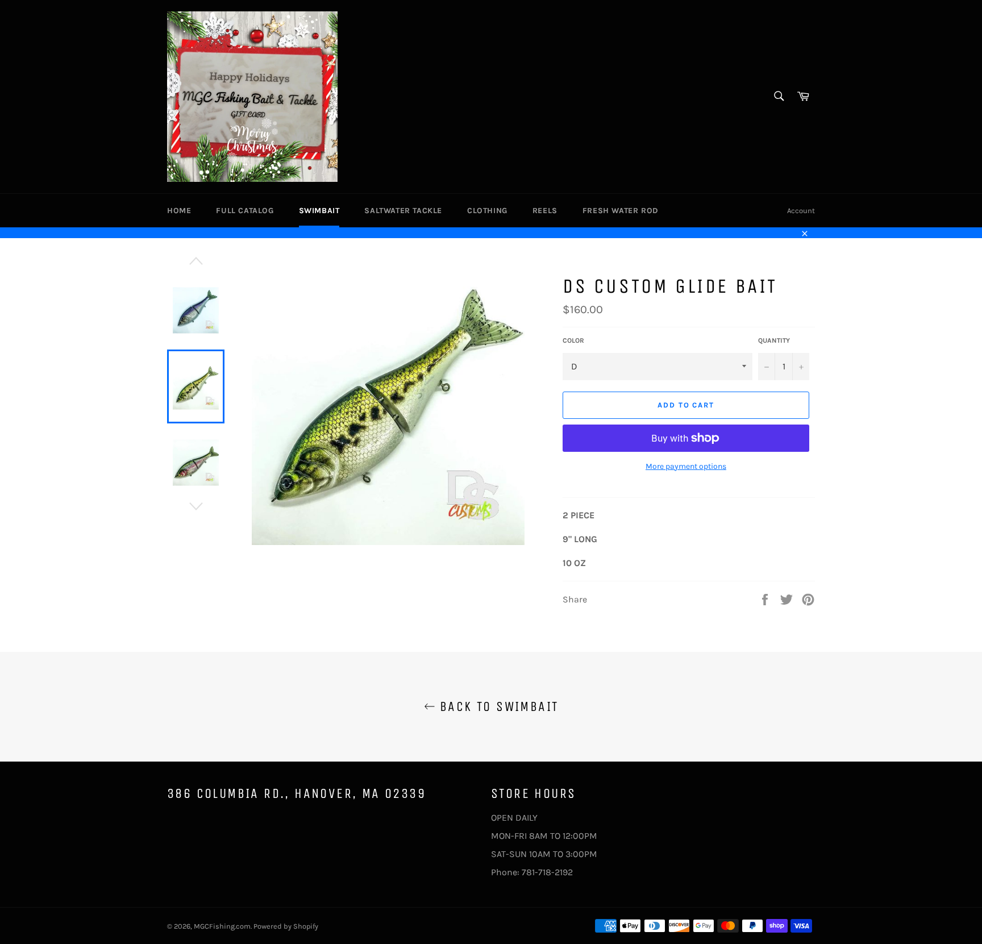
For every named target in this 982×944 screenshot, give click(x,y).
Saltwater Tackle (403, 210)
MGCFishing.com (222, 926)
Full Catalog (244, 210)
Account (801, 210)
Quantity (774, 340)
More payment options (686, 466)
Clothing (487, 210)
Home (179, 210)
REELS (544, 210)
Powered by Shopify (285, 926)
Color (573, 340)
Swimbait (319, 210)
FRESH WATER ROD (620, 210)
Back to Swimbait (497, 706)
